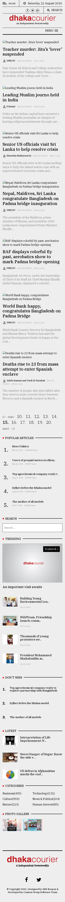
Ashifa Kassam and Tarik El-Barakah (26, 380)
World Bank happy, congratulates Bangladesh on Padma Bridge (32, 311)
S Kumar (11, 106)
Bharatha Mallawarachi (19, 155)
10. (20, 416)
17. (23, 422)
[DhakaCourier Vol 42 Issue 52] (32, 828)
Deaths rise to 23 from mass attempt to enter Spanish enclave (30, 369)
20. (49, 422)
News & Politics (24, 61)
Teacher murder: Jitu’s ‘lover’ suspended (32, 51)
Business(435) (12, 793)
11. (28, 416)
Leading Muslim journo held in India (31, 97)
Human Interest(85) (46, 804)
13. (46, 416)
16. (14, 422)
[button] (52, 30)
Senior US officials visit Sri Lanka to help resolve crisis (30, 146)
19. (40, 422)
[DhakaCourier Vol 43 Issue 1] (12, 828)
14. (54, 416)
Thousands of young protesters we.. (34, 637)
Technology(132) (44, 793)
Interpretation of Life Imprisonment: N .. (35, 739)
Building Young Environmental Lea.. (34, 600)
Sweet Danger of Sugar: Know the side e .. (41, 755)
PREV (11, 417)
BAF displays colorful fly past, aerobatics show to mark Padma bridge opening (31, 256)
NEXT (6, 428)
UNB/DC (11, 60)
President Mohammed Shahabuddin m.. (35, 656)
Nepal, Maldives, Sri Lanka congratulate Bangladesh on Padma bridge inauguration (31, 198)
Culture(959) (11, 799)
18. (31, 422)
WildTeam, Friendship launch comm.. (36, 618)
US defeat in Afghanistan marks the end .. (37, 772)
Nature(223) (11, 804)
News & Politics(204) (46, 799)
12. (37, 416)
